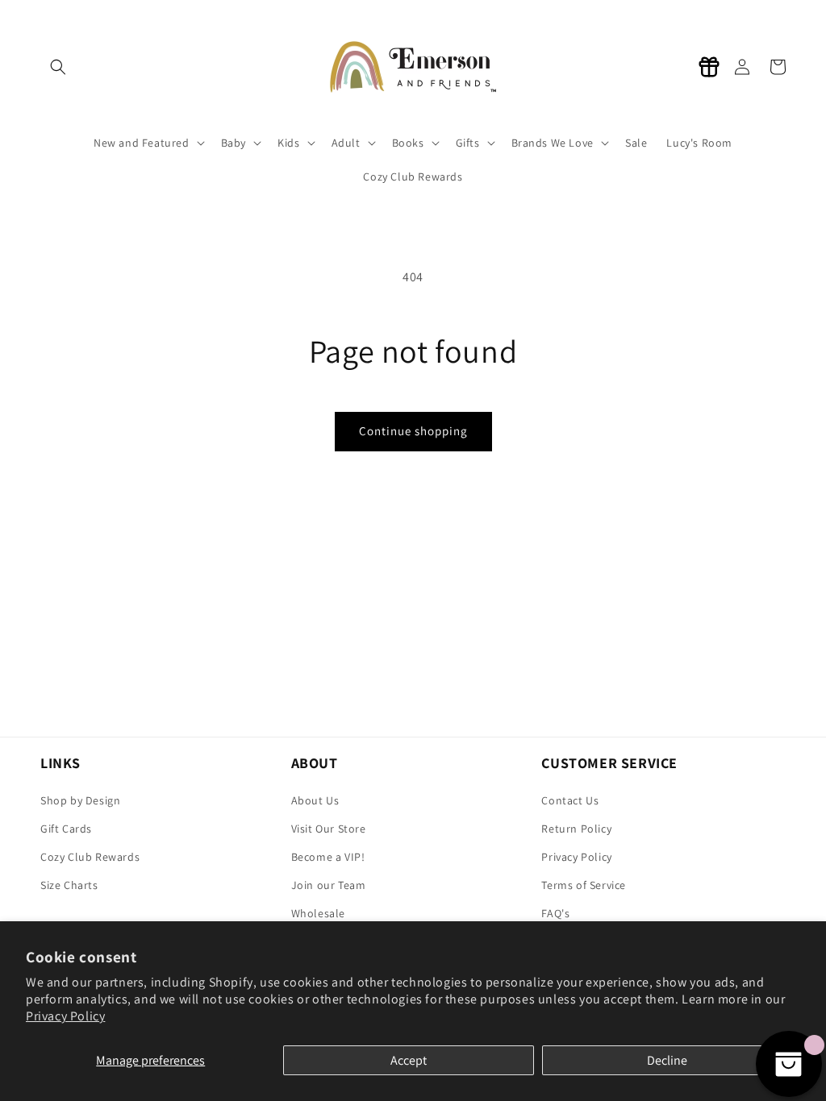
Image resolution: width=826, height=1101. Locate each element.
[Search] (58, 67)
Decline (667, 1060)
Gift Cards (66, 828)
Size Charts (69, 885)
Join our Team (328, 885)
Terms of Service (583, 885)
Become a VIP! (328, 857)
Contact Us (570, 800)
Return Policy (576, 828)
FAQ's (555, 913)
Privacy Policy (65, 1016)
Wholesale (318, 913)
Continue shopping (413, 430)
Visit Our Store (328, 828)
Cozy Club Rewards (90, 857)
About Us (315, 800)
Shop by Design (80, 800)
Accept (408, 1060)
